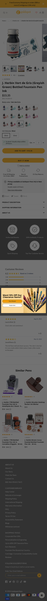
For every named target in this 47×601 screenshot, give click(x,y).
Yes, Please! (12, 301)
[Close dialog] (44, 289)
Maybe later (12, 305)
